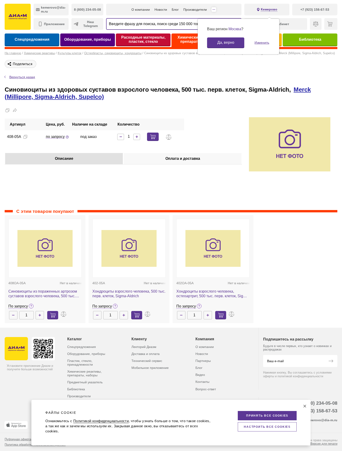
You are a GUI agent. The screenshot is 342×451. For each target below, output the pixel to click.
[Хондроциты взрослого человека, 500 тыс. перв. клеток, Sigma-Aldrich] (129, 248)
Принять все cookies (267, 415)
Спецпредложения (32, 39)
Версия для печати (323, 443)
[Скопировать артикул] (25, 136)
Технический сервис (146, 361)
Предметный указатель (85, 382)
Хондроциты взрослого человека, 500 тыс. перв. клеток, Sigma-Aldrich (128, 293)
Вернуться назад (22, 77)
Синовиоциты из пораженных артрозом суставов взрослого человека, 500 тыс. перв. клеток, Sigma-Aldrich (42, 293)
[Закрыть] (305, 406)
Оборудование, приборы (87, 39)
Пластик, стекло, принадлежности (80, 362)
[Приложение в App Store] (16, 425)
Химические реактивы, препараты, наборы (84, 373)
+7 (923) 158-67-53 (317, 410)
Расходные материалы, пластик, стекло (143, 39)
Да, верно (225, 42)
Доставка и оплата (145, 354)
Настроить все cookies (267, 426)
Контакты (202, 382)
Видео (200, 375)
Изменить (262, 42)
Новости (160, 9)
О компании (140, 9)
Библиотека (310, 39)
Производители (195, 9)
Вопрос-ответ (205, 389)
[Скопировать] (7, 110)
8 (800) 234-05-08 (318, 403)
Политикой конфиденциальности (101, 421)
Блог (175, 9)
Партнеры (203, 361)
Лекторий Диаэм (143, 347)
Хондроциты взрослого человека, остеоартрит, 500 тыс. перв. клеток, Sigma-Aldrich (212, 293)
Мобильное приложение (150, 368)
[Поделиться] (15, 110)
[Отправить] (331, 361)
